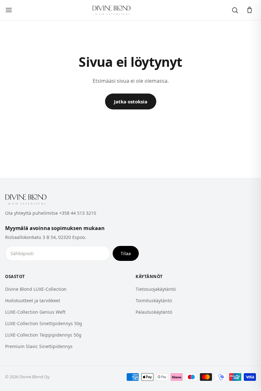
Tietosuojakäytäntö (156, 289)
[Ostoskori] (250, 10)
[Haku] (235, 10)
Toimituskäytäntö (154, 300)
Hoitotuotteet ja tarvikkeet (32, 300)
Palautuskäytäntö (154, 312)
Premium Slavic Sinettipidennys (39, 346)
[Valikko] (9, 10)
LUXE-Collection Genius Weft (35, 312)
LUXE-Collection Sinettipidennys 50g (43, 323)
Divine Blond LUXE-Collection (36, 289)
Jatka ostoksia (130, 101)
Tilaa (126, 253)
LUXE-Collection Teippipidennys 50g (43, 335)
